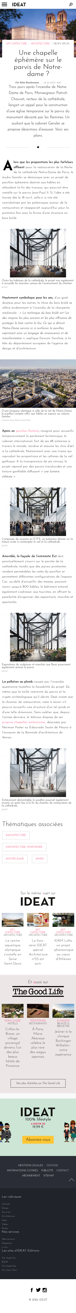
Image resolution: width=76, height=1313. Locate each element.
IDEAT (5, 1262)
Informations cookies (22, 1170)
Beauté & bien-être (63, 1025)
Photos (5, 1228)
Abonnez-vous (38, 1140)
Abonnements (8, 1239)
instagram (45, 1290)
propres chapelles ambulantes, (24, 722)
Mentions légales (30, 1165)
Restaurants (38, 1023)
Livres (5, 1247)
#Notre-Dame (15, 859)
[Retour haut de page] (71, 1179)
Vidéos (5, 1224)
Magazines (7, 1243)
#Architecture (16, 835)
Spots (4, 1220)
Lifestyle (6, 1204)
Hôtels (13, 1023)
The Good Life (9, 1258)
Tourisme (6, 1212)
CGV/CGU (52, 1165)
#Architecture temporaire (24, 847)
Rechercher (70, 4)
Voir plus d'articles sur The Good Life (38, 1083)
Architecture (40, 43)
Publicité (47, 1170)
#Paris (40, 859)
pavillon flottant (27, 431)
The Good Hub (9, 1266)
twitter (38, 1290)
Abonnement (31, 1175)
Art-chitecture (16, 43)
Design (5, 1208)
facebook (31, 1290)
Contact (63, 1170)
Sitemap (48, 1175)
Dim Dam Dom (9, 1270)
